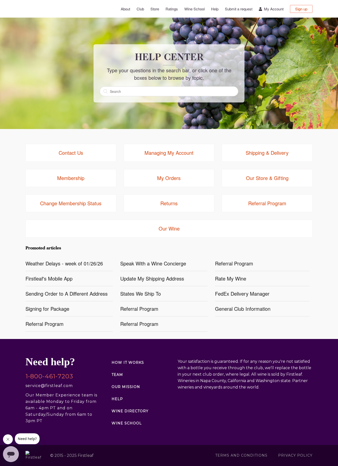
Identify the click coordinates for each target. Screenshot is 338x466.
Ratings (172, 8)
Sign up (301, 8)
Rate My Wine (230, 278)
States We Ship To (140, 293)
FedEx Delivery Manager (242, 293)
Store (154, 8)
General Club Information (242, 308)
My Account (273, 8)
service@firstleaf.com (49, 385)
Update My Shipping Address (152, 278)
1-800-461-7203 (49, 376)
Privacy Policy (295, 455)
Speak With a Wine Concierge (153, 263)
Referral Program (234, 263)
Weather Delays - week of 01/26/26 (64, 263)
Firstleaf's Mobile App (48, 278)
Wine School (194, 8)
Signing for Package (47, 308)
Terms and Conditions (241, 455)
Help (214, 8)
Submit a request (238, 8)
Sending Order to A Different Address (66, 293)
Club (140, 8)
